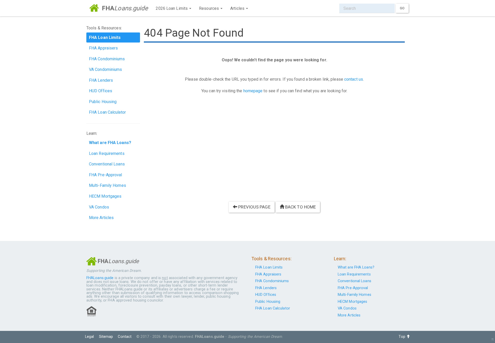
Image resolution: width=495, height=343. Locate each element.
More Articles (101, 217)
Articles (237, 8)
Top (402, 336)
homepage (253, 90)
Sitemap (106, 336)
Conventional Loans (107, 164)
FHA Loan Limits (269, 267)
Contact (124, 336)
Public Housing (103, 101)
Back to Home (300, 207)
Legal (89, 336)
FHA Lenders (101, 80)
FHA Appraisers (103, 48)
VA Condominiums (105, 69)
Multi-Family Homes (107, 185)
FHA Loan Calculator (107, 112)
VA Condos (99, 207)
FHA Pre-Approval (105, 174)
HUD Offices (100, 90)
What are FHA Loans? (356, 267)
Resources (209, 8)
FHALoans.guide (99, 278)
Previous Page (253, 207)
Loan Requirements (107, 153)
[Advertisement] (274, 150)
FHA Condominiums (107, 58)
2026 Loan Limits (172, 8)
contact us (353, 79)
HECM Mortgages (105, 196)
